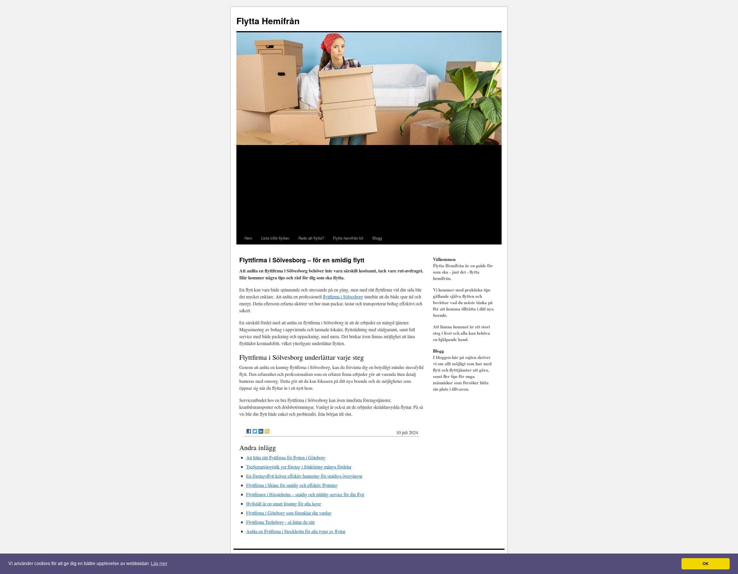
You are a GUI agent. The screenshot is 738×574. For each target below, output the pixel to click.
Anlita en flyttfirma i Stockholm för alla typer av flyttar (295, 531)
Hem (248, 238)
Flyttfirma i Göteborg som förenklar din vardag (289, 513)
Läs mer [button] (159, 563)
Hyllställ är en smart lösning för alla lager (283, 503)
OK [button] (706, 563)
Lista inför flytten (275, 238)
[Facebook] (248, 431)
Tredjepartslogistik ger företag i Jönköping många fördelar (298, 467)
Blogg (377, 238)
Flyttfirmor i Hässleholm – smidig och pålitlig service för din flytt (305, 494)
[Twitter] (255, 431)
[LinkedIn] (261, 431)
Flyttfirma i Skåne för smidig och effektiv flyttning (292, 485)
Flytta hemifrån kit (348, 238)
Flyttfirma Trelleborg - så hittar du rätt (280, 522)
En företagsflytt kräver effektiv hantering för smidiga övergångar (304, 476)
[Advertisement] (369, 188)
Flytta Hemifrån (268, 20)
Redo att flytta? (311, 238)
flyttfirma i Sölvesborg (343, 296)
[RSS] (267, 431)
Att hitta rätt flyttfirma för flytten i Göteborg (285, 457)
